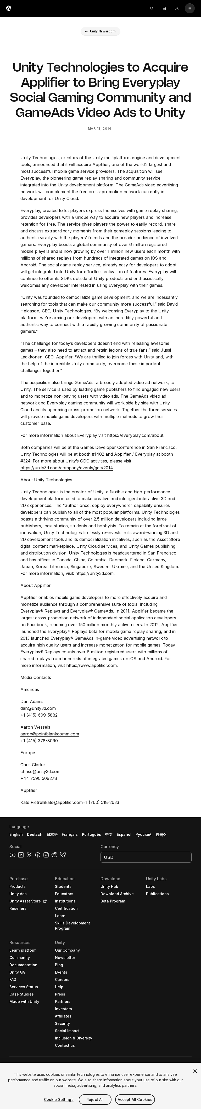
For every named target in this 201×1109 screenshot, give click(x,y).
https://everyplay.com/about (135, 435)
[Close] (195, 1071)
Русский (144, 834)
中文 (109, 834)
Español (124, 834)
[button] (101, 31)
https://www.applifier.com (91, 665)
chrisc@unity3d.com (40, 771)
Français (70, 834)
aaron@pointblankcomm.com (49, 733)
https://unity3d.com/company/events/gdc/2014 (66, 467)
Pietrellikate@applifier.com (57, 802)
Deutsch (34, 834)
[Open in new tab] (44, 901)
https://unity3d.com (94, 573)
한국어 (161, 834)
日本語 (52, 834)
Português (91, 834)
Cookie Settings (59, 1099)
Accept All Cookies (135, 1099)
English (16, 834)
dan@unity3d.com (38, 708)
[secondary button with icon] (190, 8)
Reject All (95, 1099)
